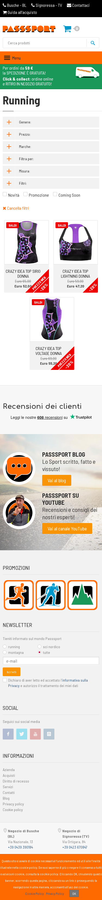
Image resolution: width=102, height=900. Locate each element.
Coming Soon (69, 194)
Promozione (39, 194)
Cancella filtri (17, 208)
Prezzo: (24, 134)
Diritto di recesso (16, 781)
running (14, 646)
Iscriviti (11, 672)
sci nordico (51, 646)
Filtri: (23, 183)
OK (74, 893)
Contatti (9, 792)
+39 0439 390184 (20, 847)
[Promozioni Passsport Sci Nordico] (51, 595)
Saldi (12, 225)
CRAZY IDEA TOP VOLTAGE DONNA (48, 351)
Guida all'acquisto (22, 12)
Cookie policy (13, 809)
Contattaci (80, 5)
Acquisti (9, 775)
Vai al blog (57, 480)
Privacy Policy (55, 893)
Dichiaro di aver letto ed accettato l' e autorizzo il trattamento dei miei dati (48, 683)
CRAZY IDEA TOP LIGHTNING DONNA (75, 273)
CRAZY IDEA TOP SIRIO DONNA (23, 273)
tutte (46, 652)
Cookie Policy (34, 893)
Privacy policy (13, 804)
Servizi (8, 786)
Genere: (25, 122)
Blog (6, 798)
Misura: (24, 171)
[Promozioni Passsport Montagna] (82, 595)
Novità (13, 194)
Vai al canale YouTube (67, 528)
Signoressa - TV (49, 5)
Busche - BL (16, 5)
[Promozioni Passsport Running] (19, 595)
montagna (16, 652)
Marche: (25, 146)
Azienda (9, 769)
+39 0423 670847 (74, 847)
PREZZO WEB (39, 283)
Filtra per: (26, 158)
